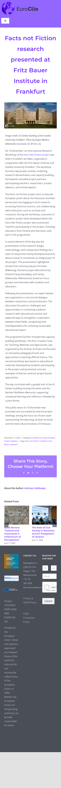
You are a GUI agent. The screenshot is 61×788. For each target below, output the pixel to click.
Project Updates (11, 441)
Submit (48, 601)
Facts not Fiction (32, 441)
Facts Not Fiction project (37, 154)
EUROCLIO (36, 437)
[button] (6, 525)
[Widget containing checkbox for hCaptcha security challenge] (49, 587)
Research (14, 444)
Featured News (48, 437)
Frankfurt (44, 441)
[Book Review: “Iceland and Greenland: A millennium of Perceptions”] (16, 507)
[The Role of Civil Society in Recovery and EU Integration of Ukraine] (44, 507)
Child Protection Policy (29, 617)
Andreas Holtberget (35, 488)
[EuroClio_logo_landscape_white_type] (20, 2)
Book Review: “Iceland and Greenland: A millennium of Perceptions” (12, 533)
